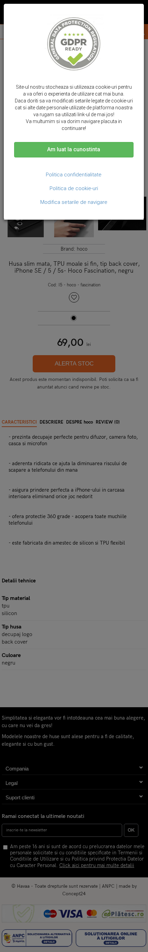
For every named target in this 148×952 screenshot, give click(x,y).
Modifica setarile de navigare (73, 202)
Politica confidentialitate (74, 175)
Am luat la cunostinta (73, 149)
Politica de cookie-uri (74, 188)
